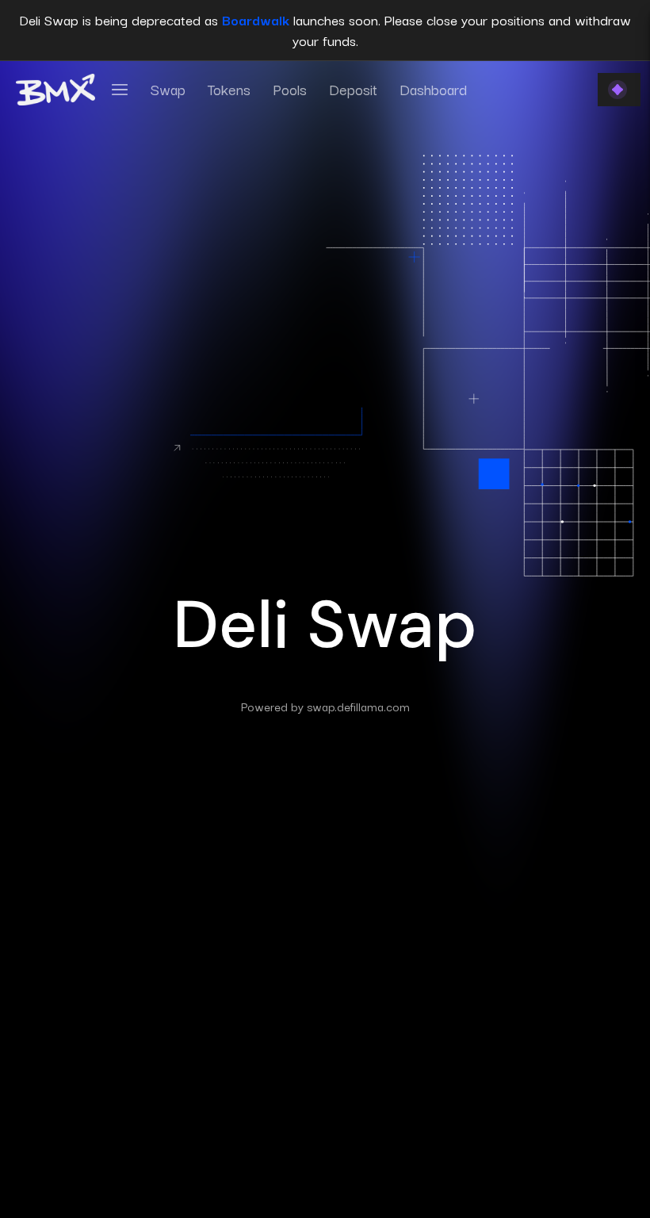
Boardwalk (255, 19)
